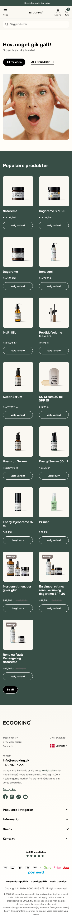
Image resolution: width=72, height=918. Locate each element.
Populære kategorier (18, 810)
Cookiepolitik (39, 881)
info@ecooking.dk (16, 760)
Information (11, 819)
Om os (7, 829)
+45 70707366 (13, 765)
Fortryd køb (9, 789)
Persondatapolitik (17, 881)
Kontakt (9, 838)
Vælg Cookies (58, 881)
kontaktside (49, 770)
